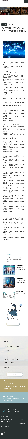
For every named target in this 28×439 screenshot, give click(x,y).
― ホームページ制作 (9, 359)
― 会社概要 (6, 350)
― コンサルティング (9, 362)
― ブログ (17, 346)
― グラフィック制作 (20, 359)
